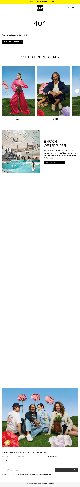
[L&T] (40, 8)
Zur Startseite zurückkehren (13, 41)
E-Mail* (4, 466)
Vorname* (20, 457)
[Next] (77, 91)
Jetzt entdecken (50, 162)
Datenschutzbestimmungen (36, 474)
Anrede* (5, 457)
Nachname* (52, 457)
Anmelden (61, 470)
